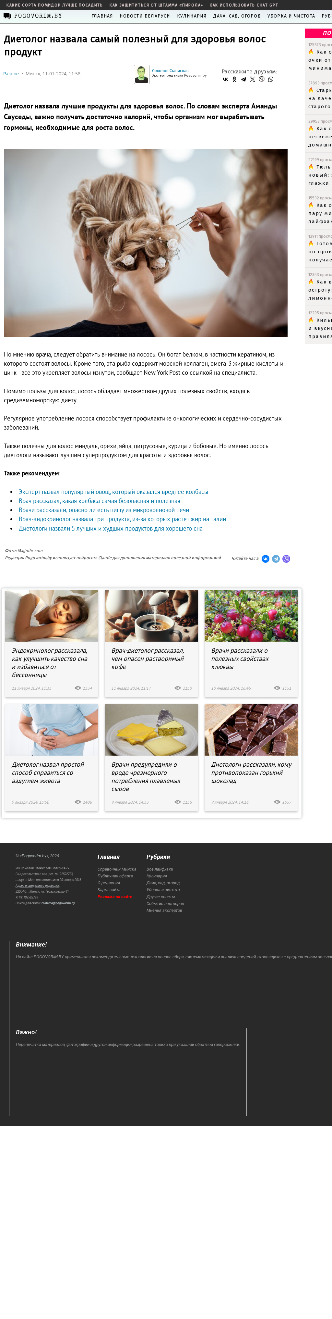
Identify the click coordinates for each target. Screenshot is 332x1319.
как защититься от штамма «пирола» (156, 5)
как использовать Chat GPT (244, 5)
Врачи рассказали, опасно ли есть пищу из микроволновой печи (104, 510)
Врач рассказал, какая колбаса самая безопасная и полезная (99, 501)
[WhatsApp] (271, 79)
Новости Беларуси (145, 16)
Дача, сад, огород (237, 16)
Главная (102, 16)
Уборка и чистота (291, 16)
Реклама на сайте (115, 896)
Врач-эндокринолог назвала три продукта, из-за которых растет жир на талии (122, 519)
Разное (11, 73)
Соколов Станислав (170, 70)
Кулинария (192, 16)
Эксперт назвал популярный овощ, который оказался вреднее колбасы (113, 492)
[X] (252, 79)
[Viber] (262, 79)
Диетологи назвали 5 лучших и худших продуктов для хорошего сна (111, 528)
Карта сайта (109, 889)
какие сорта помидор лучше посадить (54, 5)
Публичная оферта (115, 875)
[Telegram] (243, 79)
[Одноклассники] (234, 79)
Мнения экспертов (164, 910)
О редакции (109, 882)
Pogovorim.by (34, 855)
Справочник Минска (117, 869)
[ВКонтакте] (225, 79)
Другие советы (161, 896)
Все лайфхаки (160, 869)
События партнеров (165, 903)
